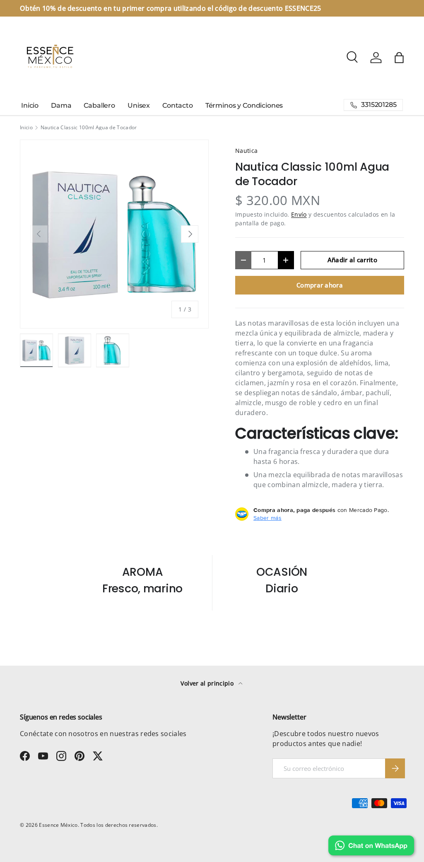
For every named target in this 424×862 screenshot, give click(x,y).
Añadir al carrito (352, 260)
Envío (299, 214)
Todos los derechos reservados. (119, 824)
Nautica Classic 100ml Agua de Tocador (89, 127)
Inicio (30, 105)
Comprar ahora (319, 285)
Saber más (267, 518)
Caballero (99, 105)
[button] (399, 57)
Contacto (177, 105)
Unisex (139, 105)
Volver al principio (208, 683)
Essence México (58, 824)
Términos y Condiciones (244, 105)
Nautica (246, 151)
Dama (61, 105)
